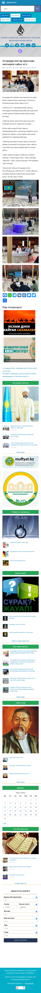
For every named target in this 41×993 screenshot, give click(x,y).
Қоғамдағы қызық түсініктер (17, 624)
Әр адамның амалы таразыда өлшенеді (22, 551)
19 (15, 811)
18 (10, 811)
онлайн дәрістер (20, 883)
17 (5, 811)
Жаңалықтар (26, 68)
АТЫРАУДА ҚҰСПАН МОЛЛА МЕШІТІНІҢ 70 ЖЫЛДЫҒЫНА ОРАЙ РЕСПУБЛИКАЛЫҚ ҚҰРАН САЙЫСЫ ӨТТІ (23, 662)
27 (20, 815)
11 (10, 807)
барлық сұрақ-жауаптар (20, 641)
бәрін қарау (20, 452)
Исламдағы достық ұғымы (16, 875)
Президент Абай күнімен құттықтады (20, 765)
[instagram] (22, 47)
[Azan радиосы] (20, 53)
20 (20, 811)
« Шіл (4, 823)
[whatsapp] (12, 47)
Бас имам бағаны (20, 646)
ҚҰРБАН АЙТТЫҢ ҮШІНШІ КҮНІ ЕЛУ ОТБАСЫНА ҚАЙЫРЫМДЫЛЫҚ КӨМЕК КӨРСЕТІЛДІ (22, 689)
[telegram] (7, 47)
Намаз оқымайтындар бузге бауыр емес (21, 632)
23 (36, 811)
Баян (17, 68)
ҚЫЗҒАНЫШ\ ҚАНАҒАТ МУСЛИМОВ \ (20, 867)
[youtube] (28, 47)
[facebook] (17, 47)
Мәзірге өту (12, 2)
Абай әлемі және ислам (16, 757)
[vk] (33, 47)
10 (5, 807)
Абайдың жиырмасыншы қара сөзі (19, 773)
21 (25, 811)
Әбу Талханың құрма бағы (18, 560)
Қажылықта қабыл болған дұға (19, 542)
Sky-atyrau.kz (29, 983)
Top (39, 991)
